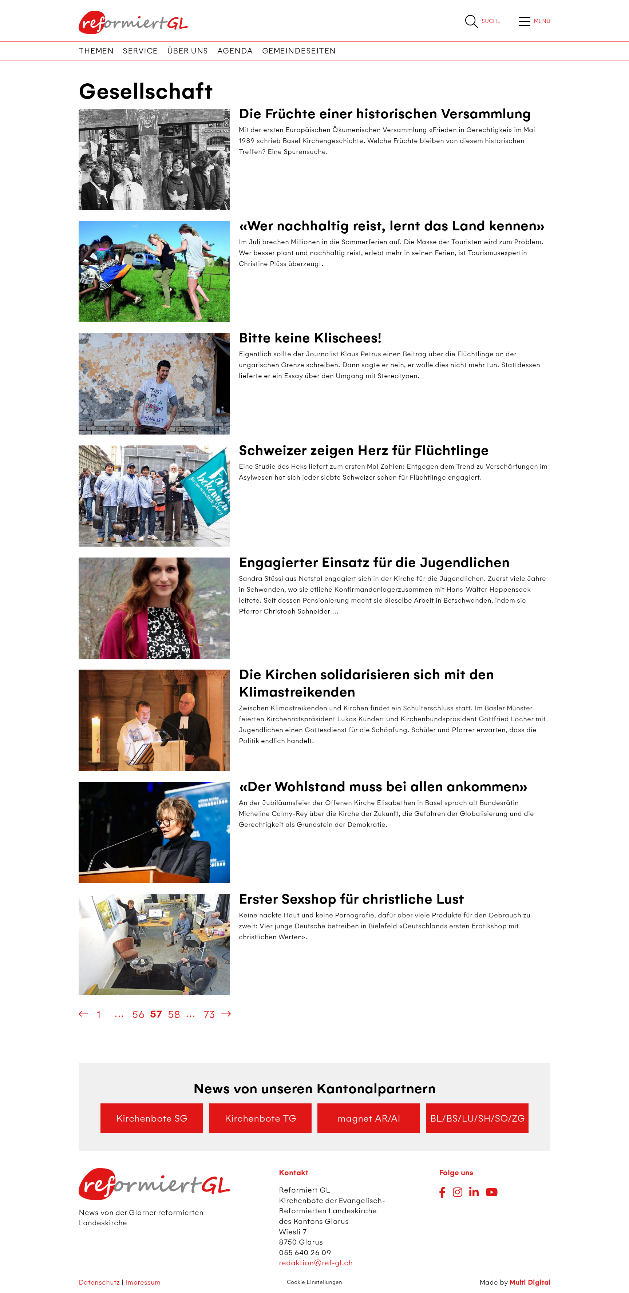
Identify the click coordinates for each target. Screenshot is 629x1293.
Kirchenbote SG (151, 1118)
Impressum (143, 1282)
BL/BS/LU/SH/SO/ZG (477, 1118)
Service (140, 51)
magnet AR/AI (368, 1118)
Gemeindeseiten (299, 51)
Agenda (235, 51)
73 (209, 1014)
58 (174, 1014)
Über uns (187, 51)
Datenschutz (99, 1282)
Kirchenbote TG (260, 1118)
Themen (96, 51)
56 (138, 1014)
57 (156, 1014)
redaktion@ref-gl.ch (316, 1262)
